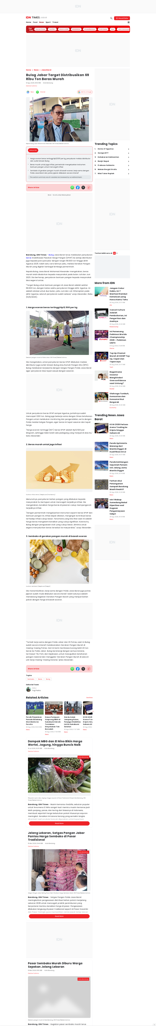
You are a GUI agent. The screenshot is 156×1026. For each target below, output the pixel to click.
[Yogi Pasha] (28, 689)
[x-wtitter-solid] (83, 187)
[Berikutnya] (93, 819)
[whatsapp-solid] (72, 187)
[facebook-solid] (78, 187)
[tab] (34, 150)
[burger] (128, 22)
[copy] (89, 187)
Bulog (51, 255)
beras (29, 257)
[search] (111, 18)
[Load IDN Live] (112, 266)
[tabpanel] (59, 168)
